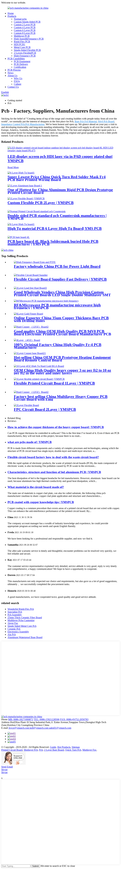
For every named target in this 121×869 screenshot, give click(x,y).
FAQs (17, 81)
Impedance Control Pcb (13, 124)
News (10, 72)
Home (11, 13)
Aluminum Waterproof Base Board (25, 637)
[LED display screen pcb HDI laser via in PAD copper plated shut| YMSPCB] (60, 150)
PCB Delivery (21, 64)
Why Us (18, 78)
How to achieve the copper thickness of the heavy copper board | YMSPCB (56, 427)
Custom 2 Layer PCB (24, 24)
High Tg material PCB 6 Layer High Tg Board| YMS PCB (55, 228)
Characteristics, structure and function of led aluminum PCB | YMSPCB (54, 472)
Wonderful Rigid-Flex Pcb (21, 609)
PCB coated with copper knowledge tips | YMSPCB (41, 502)
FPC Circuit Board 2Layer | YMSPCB (45, 409)
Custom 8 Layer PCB (24, 33)
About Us (12, 75)
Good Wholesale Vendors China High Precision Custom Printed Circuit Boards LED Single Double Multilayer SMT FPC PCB (62, 295)
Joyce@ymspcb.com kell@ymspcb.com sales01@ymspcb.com (40, 728)
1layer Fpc (13, 623)
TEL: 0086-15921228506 (46, 719)
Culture (17, 84)
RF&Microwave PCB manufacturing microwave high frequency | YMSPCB (57, 306)
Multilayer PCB (22, 36)
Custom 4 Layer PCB (24, 27)
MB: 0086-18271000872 (20, 719)
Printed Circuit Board (12, 750)
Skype (4, 769)
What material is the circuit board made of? (36, 487)
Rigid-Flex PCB (22, 41)
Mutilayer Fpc (89, 750)
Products (12, 16)
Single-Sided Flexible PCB (27, 50)
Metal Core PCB (22, 47)
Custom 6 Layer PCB (24, 30)
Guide (53, 747)
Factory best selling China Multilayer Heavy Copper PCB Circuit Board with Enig (60, 397)
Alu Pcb (12, 634)
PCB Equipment (22, 61)
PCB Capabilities (16, 58)
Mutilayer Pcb (31, 750)
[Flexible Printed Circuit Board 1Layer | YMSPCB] (39, 379)
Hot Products (63, 747)
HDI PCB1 (19, 44)
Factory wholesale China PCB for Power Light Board (57, 266)
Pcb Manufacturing (34, 124)
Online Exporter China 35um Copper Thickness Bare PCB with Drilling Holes (61, 319)
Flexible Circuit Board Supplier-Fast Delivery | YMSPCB (60, 279)
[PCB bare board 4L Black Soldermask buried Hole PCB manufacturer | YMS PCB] (19, 237)
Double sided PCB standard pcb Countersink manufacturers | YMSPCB (57, 217)
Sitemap (76, 747)
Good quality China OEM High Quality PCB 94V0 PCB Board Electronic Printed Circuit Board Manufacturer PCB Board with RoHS (62, 334)
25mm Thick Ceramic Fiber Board (25, 617)
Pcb (41, 750)
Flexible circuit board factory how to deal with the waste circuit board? (53, 457)
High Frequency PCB (25, 55)
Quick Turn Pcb (73, 750)
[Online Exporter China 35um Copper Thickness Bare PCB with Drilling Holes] (28, 313)
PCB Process (14, 70)
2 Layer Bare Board (54, 750)
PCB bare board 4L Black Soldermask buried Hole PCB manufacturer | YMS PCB (53, 242)
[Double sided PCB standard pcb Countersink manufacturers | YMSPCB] (37, 211)
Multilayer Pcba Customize (21, 620)
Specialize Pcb (15, 612)
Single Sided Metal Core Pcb (22, 626)
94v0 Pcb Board (106, 121)
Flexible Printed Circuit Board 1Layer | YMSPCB (54, 383)
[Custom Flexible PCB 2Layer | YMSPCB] (26, 198)
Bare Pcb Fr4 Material (86, 121)
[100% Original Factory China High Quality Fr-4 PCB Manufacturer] (27, 340)
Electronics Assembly (18, 631)
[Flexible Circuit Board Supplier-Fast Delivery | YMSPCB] (31, 275)
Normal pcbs (20, 19)
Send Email (7, 766)
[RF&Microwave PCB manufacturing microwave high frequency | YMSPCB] (46, 301)
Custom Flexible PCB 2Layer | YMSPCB (41, 203)
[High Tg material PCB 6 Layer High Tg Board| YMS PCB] (21, 224)
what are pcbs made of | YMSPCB (30, 442)
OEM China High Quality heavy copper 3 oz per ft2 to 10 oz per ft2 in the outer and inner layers (62, 371)
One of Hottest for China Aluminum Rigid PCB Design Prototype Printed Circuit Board (60, 191)
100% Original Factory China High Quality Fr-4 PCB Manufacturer (57, 346)
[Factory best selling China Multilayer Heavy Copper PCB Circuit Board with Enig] (31, 392)
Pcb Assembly (15, 614)
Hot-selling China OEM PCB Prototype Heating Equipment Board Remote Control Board (62, 358)
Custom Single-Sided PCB (27, 21)
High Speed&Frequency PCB (29, 38)
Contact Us (13, 87)
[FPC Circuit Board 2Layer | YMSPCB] (26, 405)
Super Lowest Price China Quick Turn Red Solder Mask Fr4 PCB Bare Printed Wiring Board (57, 178)
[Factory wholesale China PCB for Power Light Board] (35, 262)
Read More (13, 167)
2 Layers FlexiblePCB (25, 53)
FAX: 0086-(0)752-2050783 (74, 719)
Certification (20, 67)
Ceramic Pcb (14, 628)
